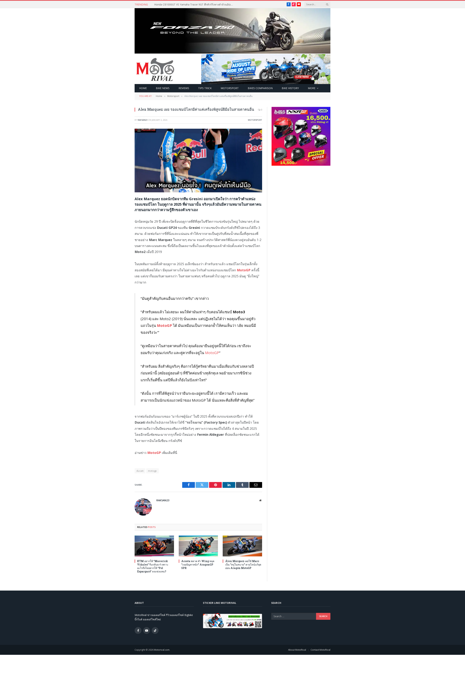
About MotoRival (297, 649)
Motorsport (230, 88)
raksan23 (142, 120)
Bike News (162, 88)
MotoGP (165, 325)
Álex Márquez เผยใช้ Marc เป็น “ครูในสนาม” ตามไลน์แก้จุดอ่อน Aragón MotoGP (243, 564)
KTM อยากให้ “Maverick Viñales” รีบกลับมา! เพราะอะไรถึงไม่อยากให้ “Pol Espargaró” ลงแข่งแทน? (195, 4)
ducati (139, 470)
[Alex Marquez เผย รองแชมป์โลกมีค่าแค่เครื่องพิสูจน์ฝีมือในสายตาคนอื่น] (198, 160)
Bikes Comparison (260, 88)
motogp (152, 470)
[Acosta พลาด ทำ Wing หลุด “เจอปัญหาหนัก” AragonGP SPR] (198, 546)
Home (143, 88)
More (311, 88)
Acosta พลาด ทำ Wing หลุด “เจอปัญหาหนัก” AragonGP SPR (197, 564)
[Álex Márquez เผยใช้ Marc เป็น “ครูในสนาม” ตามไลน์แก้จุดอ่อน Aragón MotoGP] (242, 546)
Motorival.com (161, 649)
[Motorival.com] (155, 69)
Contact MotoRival (320, 649)
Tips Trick (205, 88)
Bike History (290, 88)
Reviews (184, 88)
